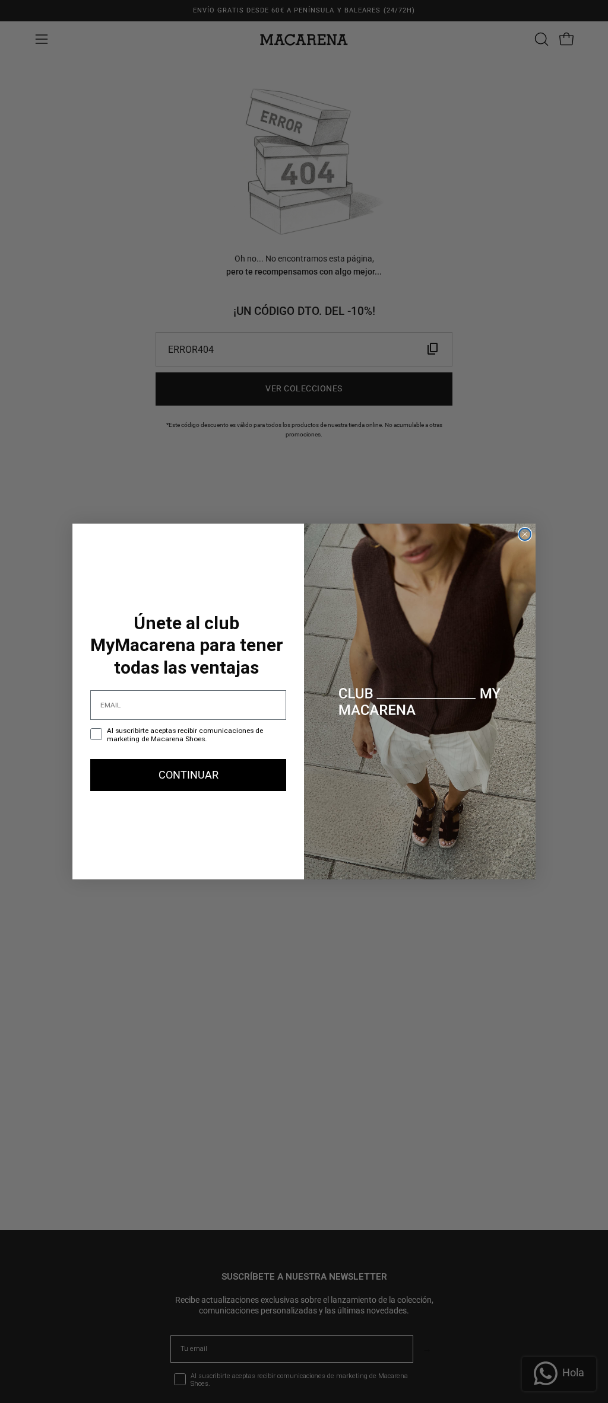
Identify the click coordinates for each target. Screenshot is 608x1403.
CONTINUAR (188, 775)
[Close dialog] (525, 534)
